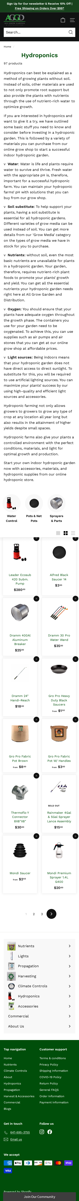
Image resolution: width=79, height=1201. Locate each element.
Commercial (12, 1102)
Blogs (7, 1108)
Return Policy (49, 1083)
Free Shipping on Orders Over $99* (39, 8)
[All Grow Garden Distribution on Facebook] (49, 1131)
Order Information (52, 1096)
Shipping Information (54, 1070)
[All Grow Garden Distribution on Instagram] (42, 1131)
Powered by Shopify (17, 1191)
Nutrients (10, 1064)
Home (7, 46)
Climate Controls (15, 1070)
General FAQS (49, 1089)
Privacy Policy (49, 1064)
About (8, 1077)
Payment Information (54, 1102)
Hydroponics (12, 1083)
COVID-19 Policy (50, 1077)
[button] (39, 1196)
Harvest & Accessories (19, 1096)
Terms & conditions (53, 1058)
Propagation (12, 1089)
